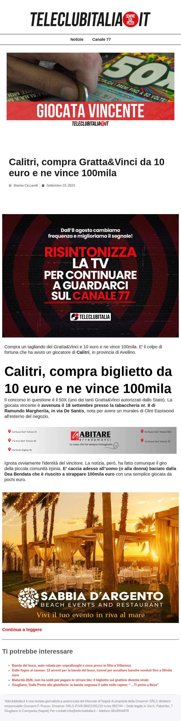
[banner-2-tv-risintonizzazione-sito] (90, 275)
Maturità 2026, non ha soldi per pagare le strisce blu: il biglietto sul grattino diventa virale (80, 680)
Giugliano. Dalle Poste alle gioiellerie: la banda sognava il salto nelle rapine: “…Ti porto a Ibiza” (85, 685)
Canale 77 (101, 39)
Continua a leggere (22, 629)
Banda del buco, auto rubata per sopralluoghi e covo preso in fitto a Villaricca (71, 665)
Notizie (76, 39)
